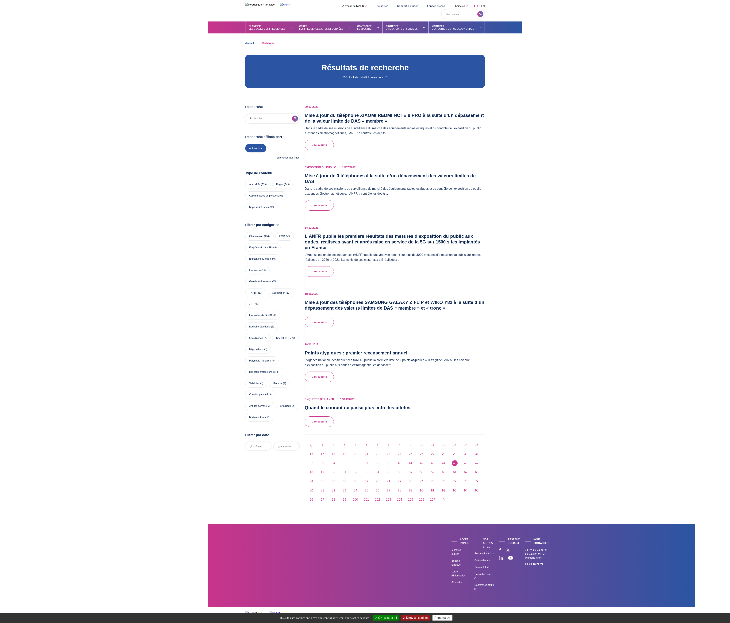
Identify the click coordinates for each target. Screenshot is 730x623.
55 (388, 472)
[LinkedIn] (501, 558)
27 (432, 454)
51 (344, 472)
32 (311, 463)
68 (355, 481)
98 (333, 499)
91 (432, 490)
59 (432, 472)
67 (344, 481)
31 (476, 454)
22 (377, 454)
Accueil (249, 43)
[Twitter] (508, 550)
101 (366, 499)
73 (410, 481)
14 (465, 444)
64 (311, 481)
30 (465, 454)
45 (454, 463)
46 (465, 463)
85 (366, 490)
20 (355, 454)
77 (454, 481)
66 (333, 481)
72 (399, 481)
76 (443, 481)
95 (476, 490)
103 (388, 499)
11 (432, 444)
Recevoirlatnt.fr (483, 553)
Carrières (460, 6)
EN (483, 5)
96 (311, 499)
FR (476, 5)
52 (355, 472)
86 (377, 490)
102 (377, 499)
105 (410, 499)
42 (421, 463)
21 (366, 454)
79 (476, 481)
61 (454, 472)
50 (333, 472)
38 (377, 463)
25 (410, 454)
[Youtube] (510, 558)
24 (399, 454)
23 (388, 454)
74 (421, 481)
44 (443, 463)
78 (465, 481)
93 (454, 490)
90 (421, 490)
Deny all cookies (416, 617)
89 (410, 490)
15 (476, 444)
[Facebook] (500, 550)
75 (432, 481)
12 (443, 444)
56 (399, 472)
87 (388, 490)
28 (443, 454)
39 (388, 463)
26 (421, 454)
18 (333, 454)
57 (410, 472)
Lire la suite (319, 144)
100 (355, 499)
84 (355, 490)
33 (322, 463)
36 (355, 463)
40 (399, 463)
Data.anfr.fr (480, 567)
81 (322, 490)
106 (421, 499)
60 (443, 472)
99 (344, 499)
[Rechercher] (480, 14)
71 (388, 481)
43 (432, 463)
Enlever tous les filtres (288, 157)
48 (311, 472)
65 (322, 481)
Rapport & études (407, 5)
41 (410, 463)
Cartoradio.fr (481, 560)
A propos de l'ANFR (353, 6)
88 (399, 490)
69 (366, 481)
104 (399, 499)
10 (421, 444)
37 (366, 463)
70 (377, 481)
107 (432, 499)
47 (476, 463)
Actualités (382, 5)
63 (476, 472)
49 (322, 472)
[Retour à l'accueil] (285, 5)
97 (322, 499)
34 (333, 463)
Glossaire (456, 582)
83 (344, 490)
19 (344, 454)
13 (454, 444)
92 (443, 490)
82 (333, 490)
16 (311, 454)
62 (465, 472)
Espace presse (436, 5)
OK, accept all (387, 617)
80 (311, 490)
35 (344, 463)
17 (322, 454)
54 (377, 472)
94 (465, 490)
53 (366, 472)
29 (454, 454)
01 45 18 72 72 (534, 564)
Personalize (442, 617)
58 (421, 472)
